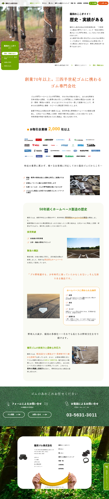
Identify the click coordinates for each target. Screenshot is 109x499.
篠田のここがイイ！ (35, 3)
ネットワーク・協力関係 (10, 57)
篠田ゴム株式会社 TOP (62, 65)
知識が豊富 (7, 62)
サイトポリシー (38, 466)
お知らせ (36, 457)
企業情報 (79, 3)
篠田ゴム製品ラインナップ (62, 3)
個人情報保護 (37, 464)
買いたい (51, 3)
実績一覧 (73, 3)
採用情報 (85, 3)
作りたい (44, 3)
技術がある (7, 66)
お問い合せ (104, 3)
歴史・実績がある (10, 53)
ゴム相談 (94, 3)
